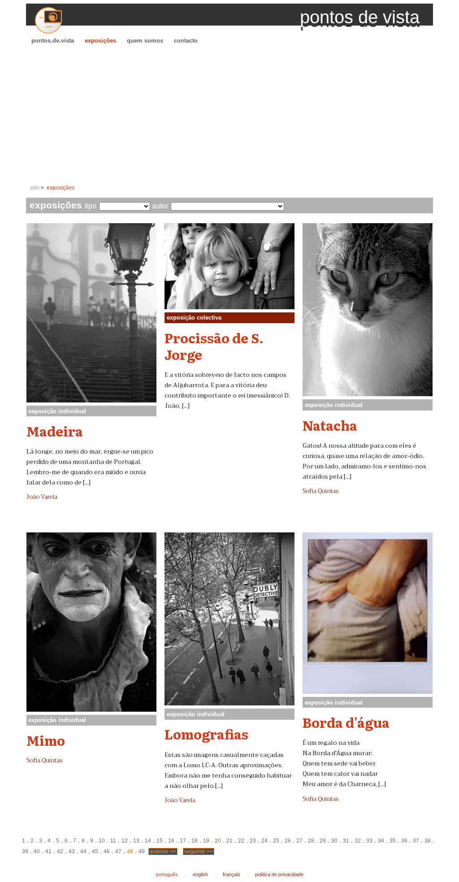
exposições (100, 40)
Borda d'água (346, 722)
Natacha (330, 425)
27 (299, 841)
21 (229, 841)
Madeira (54, 431)
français (231, 874)
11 (113, 841)
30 (334, 841)
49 (142, 851)
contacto (186, 40)
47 (118, 851)
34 (381, 841)
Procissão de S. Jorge (214, 346)
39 (25, 851)
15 (159, 841)
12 (124, 841)
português (167, 874)
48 (130, 851)
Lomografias (206, 734)
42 (60, 851)
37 (416, 841)
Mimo (45, 740)
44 (83, 851)
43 (72, 851)
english (200, 874)
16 (171, 841)
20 (218, 841)
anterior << (163, 851)
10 (102, 841)
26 (288, 841)
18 (194, 841)
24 (264, 841)
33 (369, 841)
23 (253, 841)
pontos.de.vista (52, 40)
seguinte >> (198, 851)
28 (311, 841)
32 (358, 841)
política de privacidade (279, 874)
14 (148, 841)
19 (206, 841)
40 (37, 851)
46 (107, 851)
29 (323, 841)
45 (95, 851)
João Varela (41, 497)
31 (346, 841)
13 (136, 841)
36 (404, 841)
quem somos (145, 40)
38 (427, 841)
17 (183, 841)
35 (393, 841)
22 (241, 841)
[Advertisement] (229, 114)
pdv (34, 188)
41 (48, 851)
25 (276, 841)
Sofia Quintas (320, 491)
